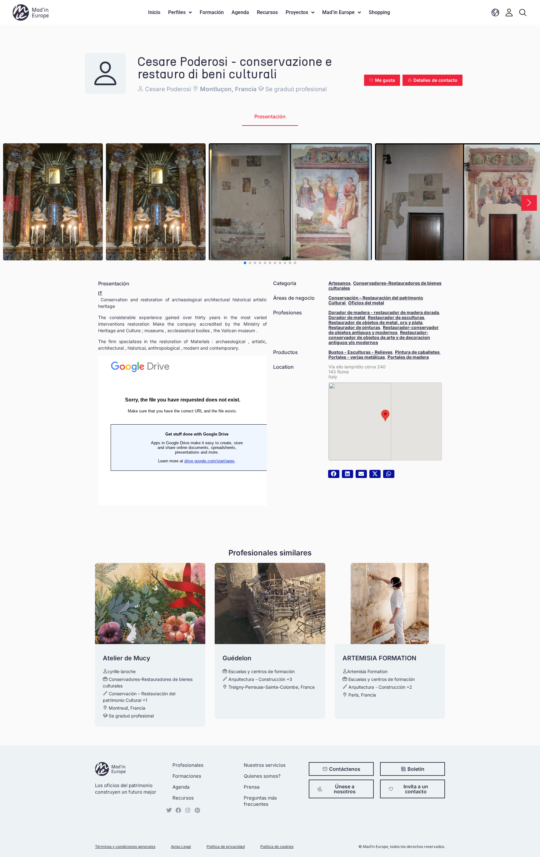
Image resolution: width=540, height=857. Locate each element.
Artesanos (339, 283)
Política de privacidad (226, 846)
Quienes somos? (262, 776)
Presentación (270, 116)
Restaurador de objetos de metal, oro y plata (375, 322)
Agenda (240, 12)
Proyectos (297, 12)
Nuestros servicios (265, 765)
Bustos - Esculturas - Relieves (360, 352)
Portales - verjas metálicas (356, 357)
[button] (382, 80)
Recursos (267, 12)
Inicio (154, 12)
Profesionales (187, 765)
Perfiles (177, 12)
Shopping (379, 12)
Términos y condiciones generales (125, 846)
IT (100, 293)
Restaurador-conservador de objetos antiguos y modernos (383, 330)
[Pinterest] (197, 810)
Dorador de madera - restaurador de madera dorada (383, 312)
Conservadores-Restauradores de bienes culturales (385, 285)
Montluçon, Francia (227, 89)
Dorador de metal (346, 317)
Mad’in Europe (338, 12)
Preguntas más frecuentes (260, 801)
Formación (212, 12)
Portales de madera (408, 357)
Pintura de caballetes (417, 352)
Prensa (251, 787)
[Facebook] (178, 810)
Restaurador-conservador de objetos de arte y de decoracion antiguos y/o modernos (379, 337)
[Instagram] (188, 810)
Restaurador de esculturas (396, 317)
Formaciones (186, 776)
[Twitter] (169, 810)
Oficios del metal (366, 302)
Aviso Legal (181, 846)
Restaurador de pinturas (354, 327)
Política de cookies (276, 846)
